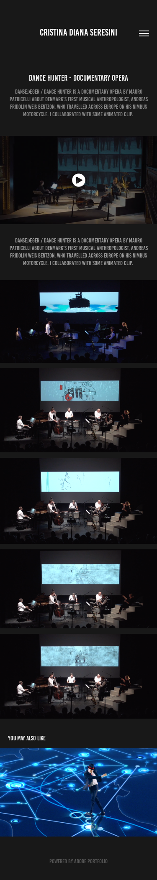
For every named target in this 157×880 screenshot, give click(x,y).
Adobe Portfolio (91, 861)
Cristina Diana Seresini (78, 32)
